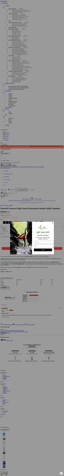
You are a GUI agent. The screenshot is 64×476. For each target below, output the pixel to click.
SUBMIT (43, 249)
